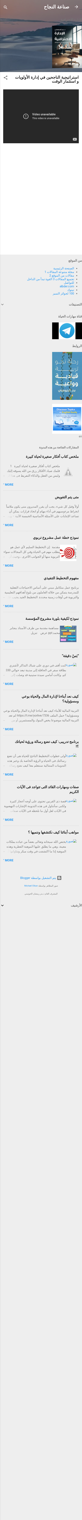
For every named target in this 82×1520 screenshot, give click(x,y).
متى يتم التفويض (67, 497)
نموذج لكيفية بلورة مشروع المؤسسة (52, 618)
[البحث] (5, 8)
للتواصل (69, 283)
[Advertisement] (41, 956)
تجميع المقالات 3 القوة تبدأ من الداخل (50, 279)
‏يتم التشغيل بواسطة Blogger (38, 878)
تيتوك (70, 290)
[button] (5, 78)
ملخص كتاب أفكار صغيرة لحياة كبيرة (52, 456)
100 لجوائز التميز (63, 293)
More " (8, 484)
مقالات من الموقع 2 (61, 275)
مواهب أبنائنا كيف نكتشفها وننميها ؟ (53, 832)
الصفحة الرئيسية (63, 268)
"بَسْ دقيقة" (70, 656)
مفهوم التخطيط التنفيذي (61, 578)
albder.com (67, 286)
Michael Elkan (31, 886)
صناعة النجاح (56, 7)
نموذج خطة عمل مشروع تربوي (56, 537)
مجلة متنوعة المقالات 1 (59, 272)
